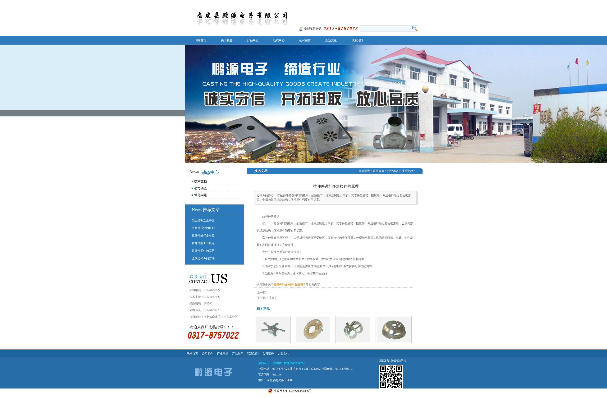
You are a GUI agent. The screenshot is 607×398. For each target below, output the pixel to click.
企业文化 (283, 353)
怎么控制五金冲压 (203, 220)
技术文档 (407, 171)
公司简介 (207, 353)
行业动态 (393, 171)
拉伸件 (269, 223)
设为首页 (369, 3)
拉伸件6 (272, 347)
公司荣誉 (268, 353)
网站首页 (192, 353)
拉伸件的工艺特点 (203, 243)
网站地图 (386, 8)
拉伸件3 (279, 284)
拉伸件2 (300, 284)
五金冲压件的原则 (203, 228)
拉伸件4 (289, 284)
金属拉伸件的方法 (203, 258)
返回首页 (369, 8)
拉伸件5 (312, 347)
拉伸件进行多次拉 (203, 235)
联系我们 (403, 3)
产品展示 (238, 353)
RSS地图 (402, 8)
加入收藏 (386, 3)
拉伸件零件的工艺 (203, 250)
